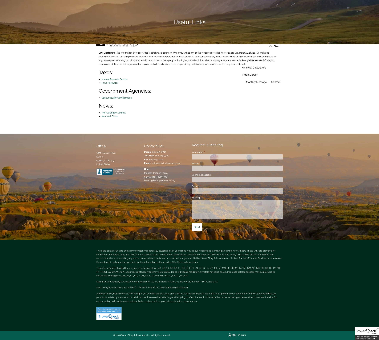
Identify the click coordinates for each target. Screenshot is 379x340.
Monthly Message (256, 81)
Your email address (212, 175)
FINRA (204, 281)
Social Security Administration (117, 97)
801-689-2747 (159, 152)
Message (207, 197)
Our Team (274, 46)
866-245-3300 (162, 155)
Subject (206, 186)
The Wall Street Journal (114, 112)
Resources (248, 53)
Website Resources (253, 60)
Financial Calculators (254, 67)
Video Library (249, 74)
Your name (208, 152)
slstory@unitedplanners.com (165, 163)
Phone (206, 163)
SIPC (215, 281)
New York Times (110, 116)
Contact (275, 81)
